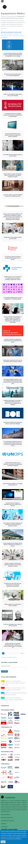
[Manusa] (17, 741)
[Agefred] (3, 720)
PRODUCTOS (16, 35)
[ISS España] (10, 741)
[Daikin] (17, 731)
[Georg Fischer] (10, 744)
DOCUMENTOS (10, 34)
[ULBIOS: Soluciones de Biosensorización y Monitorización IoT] (17, 757)
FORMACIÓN (3, 823)
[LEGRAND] (17, 723)
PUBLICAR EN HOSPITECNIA (7, 817)
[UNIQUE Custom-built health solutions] (10, 782)
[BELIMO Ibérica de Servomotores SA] (10, 759)
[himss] (17, 767)
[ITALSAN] (23, 714)
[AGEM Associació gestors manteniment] (10, 767)
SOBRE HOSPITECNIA (5, 814)
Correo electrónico (5, 666)
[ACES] (17, 782)
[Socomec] (10, 738)
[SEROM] (10, 723)
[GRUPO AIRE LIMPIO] (3, 731)
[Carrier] (17, 717)
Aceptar (3, 841)
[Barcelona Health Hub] (3, 782)
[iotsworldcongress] (10, 777)
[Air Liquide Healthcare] (3, 714)
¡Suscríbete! (4, 671)
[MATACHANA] (3, 754)
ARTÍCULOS (3, 34)
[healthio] (17, 772)
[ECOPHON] (3, 738)
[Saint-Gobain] (10, 720)
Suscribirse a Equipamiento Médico (9, 657)
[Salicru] (17, 747)
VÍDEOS (10, 35)
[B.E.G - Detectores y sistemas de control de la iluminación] (3, 723)
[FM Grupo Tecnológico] (3, 735)
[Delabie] (17, 720)
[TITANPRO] (10, 757)
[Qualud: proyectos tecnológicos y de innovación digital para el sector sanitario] (3, 747)
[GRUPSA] (17, 735)
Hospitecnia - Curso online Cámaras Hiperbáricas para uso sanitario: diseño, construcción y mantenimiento (13, 682)
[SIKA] (10, 731)
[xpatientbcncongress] (17, 777)
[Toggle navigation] (2, 1)
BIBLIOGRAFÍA (4, 35)
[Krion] (10, 735)
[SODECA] (17, 738)
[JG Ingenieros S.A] (10, 714)
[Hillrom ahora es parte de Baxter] (10, 717)
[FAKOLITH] (10, 747)
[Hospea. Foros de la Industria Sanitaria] (3, 772)
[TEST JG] (10, 754)
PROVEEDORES (4, 37)
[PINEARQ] (16, 714)
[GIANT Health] (3, 786)
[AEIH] (3, 767)
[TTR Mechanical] (3, 757)
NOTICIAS (22, 35)
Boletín (15, 662)
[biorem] (10, 772)
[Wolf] (3, 759)
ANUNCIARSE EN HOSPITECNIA (7, 820)
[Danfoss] (3, 744)
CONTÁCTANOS (4, 826)
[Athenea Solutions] (10, 786)
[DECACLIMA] (3, 741)
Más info (19, 838)
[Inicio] (5, 7)
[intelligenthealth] (3, 777)
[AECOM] (17, 759)
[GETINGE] (17, 754)
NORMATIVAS (18, 34)
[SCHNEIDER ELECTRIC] (3, 717)
